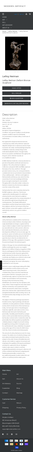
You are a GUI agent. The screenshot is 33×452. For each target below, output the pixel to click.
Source (18, 383)
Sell (4, 22)
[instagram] (7, 434)
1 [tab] (7, 70)
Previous (4, 53)
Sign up (21, 14)
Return (18, 403)
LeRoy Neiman (12, 31)
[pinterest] (12, 434)
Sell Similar (16, 93)
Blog (18, 388)
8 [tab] (26, 70)
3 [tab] (12, 70)
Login (15, 14)
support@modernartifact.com (11, 429)
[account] (26, 14)
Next (29, 53)
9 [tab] (15, 72)
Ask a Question (17, 98)
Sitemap (19, 393)
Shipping (5, 407)
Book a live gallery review (17, 103)
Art (3, 19)
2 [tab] (10, 70)
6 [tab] (21, 70)
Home (4, 17)
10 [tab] (18, 72)
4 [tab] (15, 70)
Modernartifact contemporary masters (17, 6)
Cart (3, 403)
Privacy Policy (21, 407)
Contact (5, 393)
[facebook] (3, 434)
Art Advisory (7, 25)
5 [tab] (18, 70)
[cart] (30, 14)
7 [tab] (23, 70)
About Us (5, 27)
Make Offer (16, 88)
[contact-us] (16, 434)
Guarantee (6, 388)
